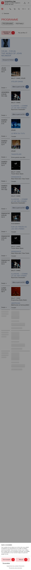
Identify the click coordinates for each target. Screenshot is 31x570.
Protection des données (15, 568)
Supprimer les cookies (13, 566)
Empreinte (21, 566)
